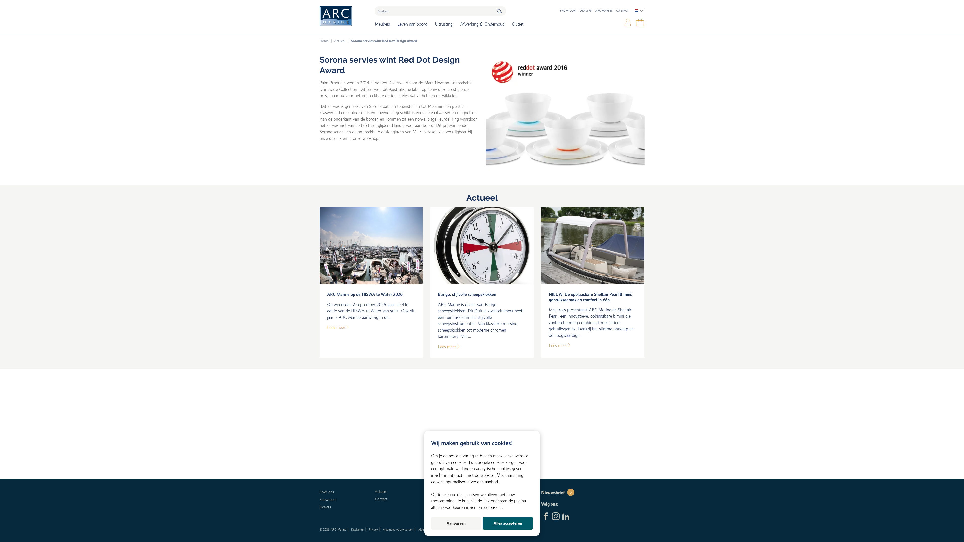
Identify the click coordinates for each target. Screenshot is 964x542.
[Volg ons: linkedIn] (565, 517)
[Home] (344, 16)
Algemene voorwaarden (398, 529)
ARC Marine (603, 10)
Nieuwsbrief (553, 492)
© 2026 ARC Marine (333, 529)
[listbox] (639, 10)
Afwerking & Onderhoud (482, 24)
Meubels (382, 24)
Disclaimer (357, 529)
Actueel (482, 198)
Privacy (373, 529)
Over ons (327, 492)
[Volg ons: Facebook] (545, 517)
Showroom (568, 10)
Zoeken (499, 11)
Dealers (586, 10)
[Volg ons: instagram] (555, 517)
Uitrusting (444, 24)
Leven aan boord (412, 24)
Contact (622, 10)
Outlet (518, 24)
